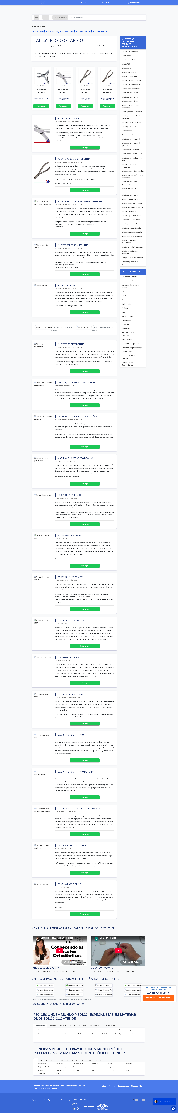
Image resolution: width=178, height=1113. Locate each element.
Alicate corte (126, 56)
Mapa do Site (136, 1086)
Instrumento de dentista (131, 281)
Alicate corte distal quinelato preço (132, 159)
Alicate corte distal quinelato (132, 154)
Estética (125, 308)
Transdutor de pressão (131, 343)
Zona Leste (82, 1026)
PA (101, 1060)
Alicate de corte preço (52, 31)
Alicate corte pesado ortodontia (129, 165)
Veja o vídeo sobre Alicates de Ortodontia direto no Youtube (56, 971)
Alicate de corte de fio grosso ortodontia (133, 176)
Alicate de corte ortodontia (132, 80)
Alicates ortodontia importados (129, 241)
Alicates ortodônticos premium (130, 252)
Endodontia (126, 304)
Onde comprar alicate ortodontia (130, 263)
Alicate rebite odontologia (67, 31)
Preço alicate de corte (130, 135)
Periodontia (126, 320)
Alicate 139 (126, 64)
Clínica (124, 296)
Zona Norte (52, 1026)
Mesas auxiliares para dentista (130, 286)
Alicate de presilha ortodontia (133, 215)
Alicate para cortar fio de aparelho (131, 117)
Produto (106, 2)
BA (77, 1060)
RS (67, 1060)
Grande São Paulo (95, 1026)
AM (96, 1060)
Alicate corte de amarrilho (131, 139)
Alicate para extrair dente (131, 122)
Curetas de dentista (129, 277)
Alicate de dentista (129, 60)
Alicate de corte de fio (130, 93)
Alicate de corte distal (130, 101)
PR (56, 1060)
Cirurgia (125, 291)
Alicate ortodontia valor (131, 220)
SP (51, 1060)
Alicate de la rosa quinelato (132, 203)
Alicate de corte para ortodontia (129, 189)
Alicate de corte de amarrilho (133, 171)
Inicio (83, 2)
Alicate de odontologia (130, 211)
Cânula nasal (127, 352)
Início (104, 1086)
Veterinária (126, 329)
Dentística (125, 300)
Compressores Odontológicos (127, 363)
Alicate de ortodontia (130, 51)
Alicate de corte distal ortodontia (130, 183)
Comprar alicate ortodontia (132, 257)
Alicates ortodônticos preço (132, 247)
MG (41, 1060)
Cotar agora (41, 106)
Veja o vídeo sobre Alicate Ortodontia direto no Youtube (113, 971)
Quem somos (134, 2)
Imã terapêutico (128, 339)
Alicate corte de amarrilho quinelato (131, 144)
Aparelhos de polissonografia (133, 347)
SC (62, 1060)
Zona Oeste (63, 1026)
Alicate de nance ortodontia (83, 31)
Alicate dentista (127, 131)
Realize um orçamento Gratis (158, 998)
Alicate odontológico (38, 31)
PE (72, 1060)
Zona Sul (73, 1026)
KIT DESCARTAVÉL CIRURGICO (129, 357)
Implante (125, 312)
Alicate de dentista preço (131, 199)
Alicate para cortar (129, 126)
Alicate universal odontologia (133, 236)
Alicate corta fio (128, 68)
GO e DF (88, 1060)
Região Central (40, 1026)
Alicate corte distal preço (131, 150)
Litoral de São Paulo (110, 1026)
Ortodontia (126, 324)
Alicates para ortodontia (131, 89)
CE (82, 1060)
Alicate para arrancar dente (100, 31)
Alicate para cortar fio (130, 224)
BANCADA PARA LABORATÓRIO (128, 334)
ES (46, 1060)
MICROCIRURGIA (128, 316)
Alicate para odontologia (131, 228)
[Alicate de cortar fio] (41, 76)
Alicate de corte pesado (130, 195)
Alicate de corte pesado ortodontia (130, 106)
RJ (35, 1060)
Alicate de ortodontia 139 (131, 84)
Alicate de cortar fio (129, 72)
